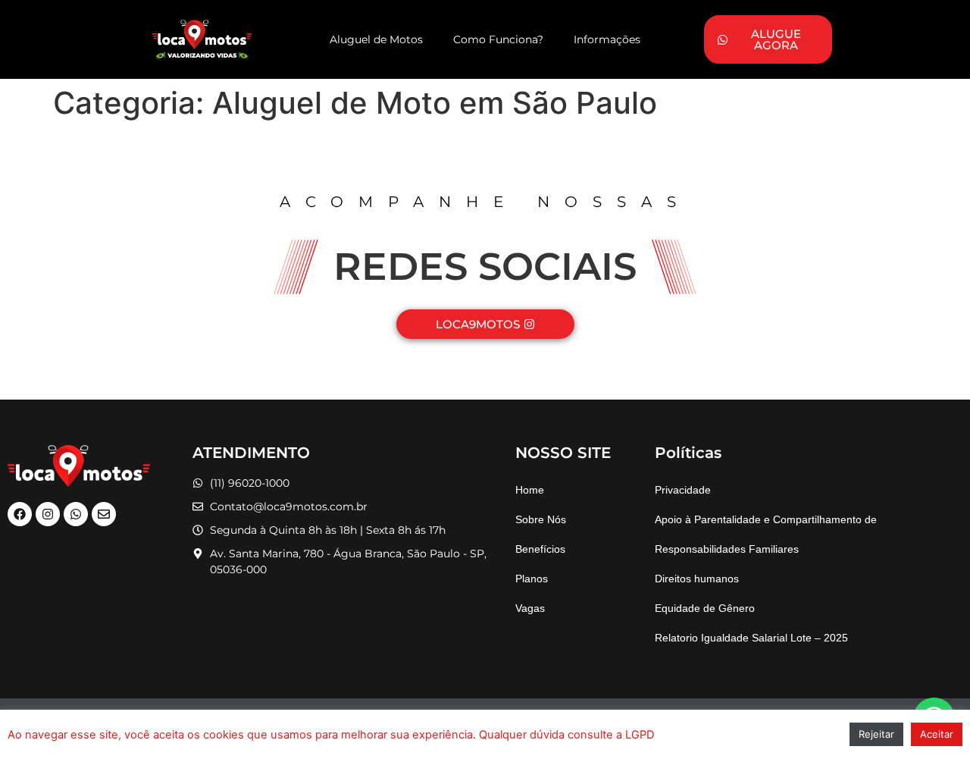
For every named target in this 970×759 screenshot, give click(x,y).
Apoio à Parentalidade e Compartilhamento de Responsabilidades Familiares (766, 534)
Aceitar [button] (936, 734)
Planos (531, 578)
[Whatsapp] (76, 514)
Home (529, 490)
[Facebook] (20, 514)
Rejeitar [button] (876, 734)
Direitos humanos (697, 578)
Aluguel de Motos (376, 39)
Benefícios (540, 549)
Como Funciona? (498, 39)
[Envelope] (104, 514)
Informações (607, 39)
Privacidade (683, 490)
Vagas (530, 608)
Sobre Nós (540, 519)
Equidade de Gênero (705, 608)
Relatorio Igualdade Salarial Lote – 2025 (751, 638)
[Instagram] (48, 514)
